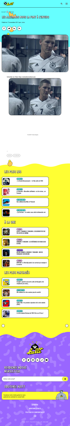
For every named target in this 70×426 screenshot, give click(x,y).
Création (11, 12)
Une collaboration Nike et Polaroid (26, 202)
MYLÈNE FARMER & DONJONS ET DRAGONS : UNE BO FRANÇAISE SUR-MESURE (30, 253)
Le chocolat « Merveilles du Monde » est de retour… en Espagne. (31, 192)
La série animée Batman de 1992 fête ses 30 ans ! (30, 313)
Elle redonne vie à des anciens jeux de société (29, 292)
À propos (35, 405)
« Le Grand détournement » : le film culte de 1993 (30, 181)
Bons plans (20, 290)
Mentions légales (35, 408)
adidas (9, 155)
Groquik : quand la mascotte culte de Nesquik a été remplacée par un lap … (30, 283)
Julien (23, 22)
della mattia (45, 421)
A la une (19, 178)
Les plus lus (21, 199)
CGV (35, 416)
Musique (19, 250)
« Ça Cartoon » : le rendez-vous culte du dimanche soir (31, 212)
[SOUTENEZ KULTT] (35, 391)
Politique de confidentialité (35, 412)
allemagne (16, 155)
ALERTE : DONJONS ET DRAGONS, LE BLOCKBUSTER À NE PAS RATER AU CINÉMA (31, 232)
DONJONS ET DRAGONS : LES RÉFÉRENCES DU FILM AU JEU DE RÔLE (31, 243)
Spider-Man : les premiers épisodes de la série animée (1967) (31, 303)
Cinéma (19, 229)
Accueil (3, 12)
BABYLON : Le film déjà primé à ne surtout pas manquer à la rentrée (32, 263)
